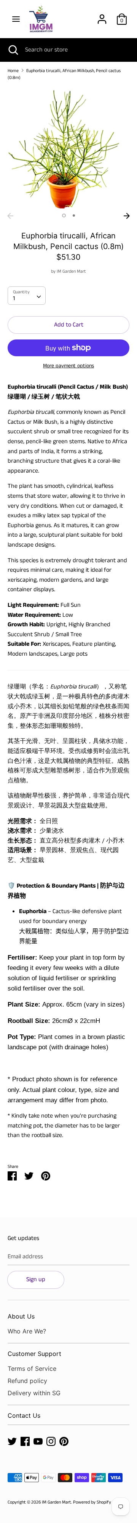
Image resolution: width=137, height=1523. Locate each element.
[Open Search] (12, 50)
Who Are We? (27, 1331)
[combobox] (27, 295)
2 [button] (74, 215)
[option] (68, 148)
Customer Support (34, 1353)
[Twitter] (12, 1441)
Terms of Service (32, 1368)
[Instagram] (51, 1441)
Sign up (35, 1279)
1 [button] (64, 215)
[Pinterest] (63, 1441)
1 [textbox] (14, 298)
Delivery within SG (34, 1393)
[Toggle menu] (16, 19)
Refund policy (27, 1381)
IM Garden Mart (71, 271)
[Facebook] (25, 1441)
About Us (21, 1316)
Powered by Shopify (92, 1502)
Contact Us (24, 1415)
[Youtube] (38, 1441)
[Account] (102, 16)
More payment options (68, 366)
